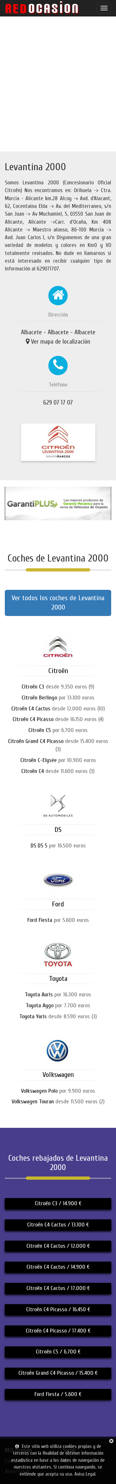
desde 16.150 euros (58, 719)
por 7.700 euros (58, 1005)
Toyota (58, 978)
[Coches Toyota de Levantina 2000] (58, 965)
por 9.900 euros (58, 1091)
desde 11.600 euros (58, 771)
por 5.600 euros (58, 920)
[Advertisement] (58, 84)
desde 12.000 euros (58, 708)
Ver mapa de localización (60, 341)
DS (58, 829)
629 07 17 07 (58, 402)
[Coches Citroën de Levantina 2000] (58, 657)
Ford (58, 904)
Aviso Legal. (85, 1474)
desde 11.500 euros (58, 1101)
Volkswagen (58, 1074)
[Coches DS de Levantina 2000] (58, 816)
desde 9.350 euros (58, 686)
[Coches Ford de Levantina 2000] (58, 890)
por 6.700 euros (58, 730)
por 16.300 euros (58, 994)
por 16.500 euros (58, 845)
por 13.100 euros (58, 697)
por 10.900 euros (58, 760)
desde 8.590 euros (58, 1016)
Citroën (58, 671)
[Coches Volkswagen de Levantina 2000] (58, 1061)
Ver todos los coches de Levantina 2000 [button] (58, 602)
